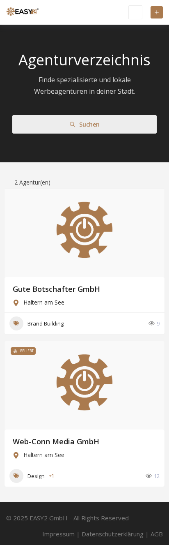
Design (36, 476)
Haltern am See (43, 302)
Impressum (58, 534)
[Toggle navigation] (135, 12)
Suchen (89, 124)
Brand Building (45, 323)
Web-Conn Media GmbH (56, 441)
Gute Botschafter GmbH (56, 289)
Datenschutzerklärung (113, 534)
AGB (157, 534)
